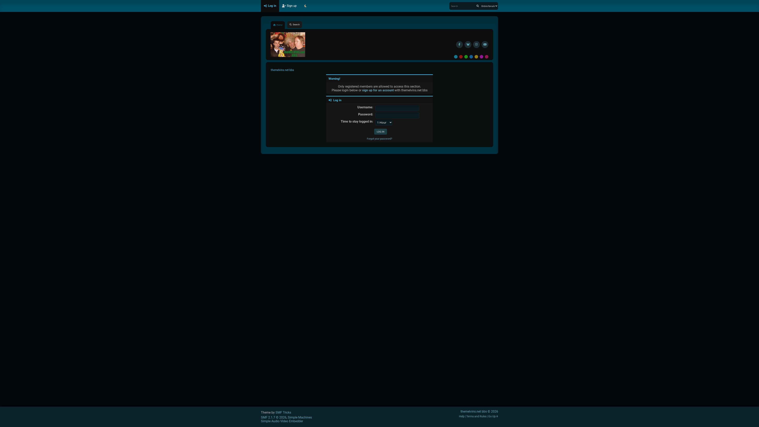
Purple (481, 57)
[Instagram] (476, 44)
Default (456, 57)
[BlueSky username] (467, 44)
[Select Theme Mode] (305, 6)
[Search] (478, 6)
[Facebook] (459, 44)
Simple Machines (300, 417)
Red (461, 57)
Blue (471, 57)
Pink (486, 57)
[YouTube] (484, 44)
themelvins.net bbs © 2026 (479, 411)
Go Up (492, 416)
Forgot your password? (379, 138)
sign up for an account (378, 90)
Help (461, 416)
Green (466, 57)
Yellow (476, 57)
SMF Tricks (283, 412)
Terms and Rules (476, 416)
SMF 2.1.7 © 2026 (273, 417)
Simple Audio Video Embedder (282, 421)
